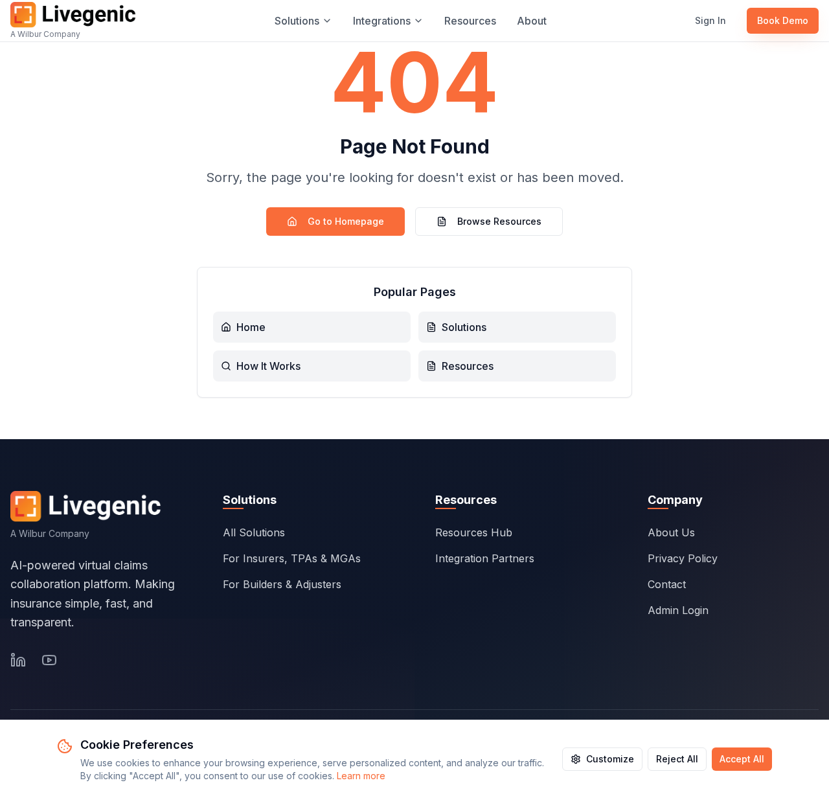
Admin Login (678, 610)
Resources (470, 20)
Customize (610, 758)
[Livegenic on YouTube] (49, 660)
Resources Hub (473, 532)
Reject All (677, 758)
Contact (667, 584)
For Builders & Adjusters (282, 584)
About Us (671, 532)
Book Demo (782, 20)
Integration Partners (484, 558)
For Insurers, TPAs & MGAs (292, 558)
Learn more (361, 775)
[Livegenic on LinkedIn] (18, 660)
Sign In (710, 20)
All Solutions (254, 532)
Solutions (297, 20)
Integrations (382, 20)
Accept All (742, 758)
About (532, 20)
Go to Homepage (346, 221)
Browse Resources (499, 221)
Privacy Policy (683, 558)
